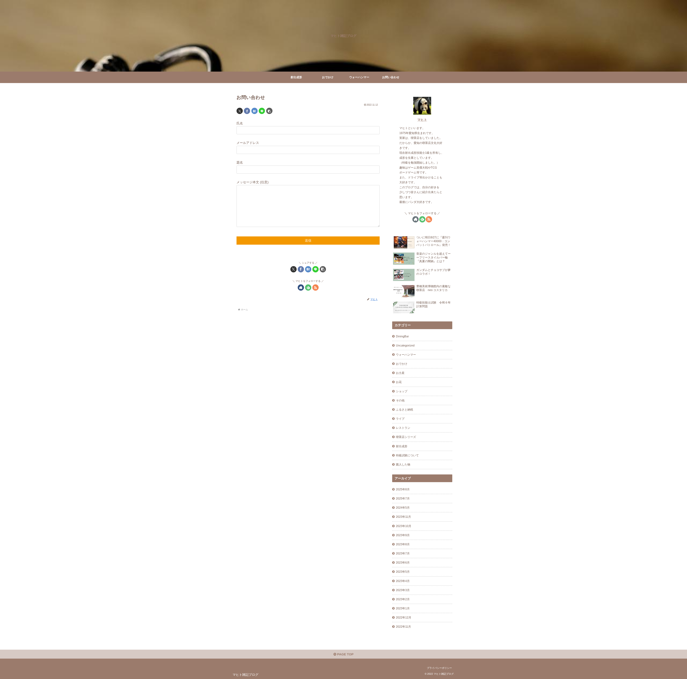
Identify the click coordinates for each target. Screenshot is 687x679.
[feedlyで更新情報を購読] (308, 287)
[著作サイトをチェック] (301, 287)
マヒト (422, 120)
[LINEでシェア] (262, 111)
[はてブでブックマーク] (254, 111)
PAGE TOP (345, 654)
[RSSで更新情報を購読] (315, 287)
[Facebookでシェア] (247, 111)
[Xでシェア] (240, 111)
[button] (269, 111)
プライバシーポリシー (439, 667)
